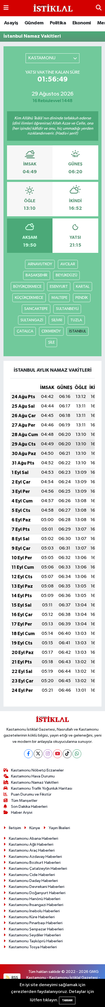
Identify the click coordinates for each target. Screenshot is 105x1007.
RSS (14, 978)
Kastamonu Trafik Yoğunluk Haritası (41, 788)
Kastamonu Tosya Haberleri (33, 947)
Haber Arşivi (21, 812)
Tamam (67, 1000)
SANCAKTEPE (36, 309)
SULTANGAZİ (31, 320)
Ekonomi (81, 23)
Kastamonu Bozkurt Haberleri (35, 863)
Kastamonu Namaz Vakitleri (34, 782)
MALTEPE (59, 298)
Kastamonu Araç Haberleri (32, 850)
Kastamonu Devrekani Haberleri (36, 887)
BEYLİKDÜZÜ (66, 275)
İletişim (15, 828)
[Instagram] (47, 753)
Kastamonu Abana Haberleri (33, 838)
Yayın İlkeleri (59, 828)
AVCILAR (67, 264)
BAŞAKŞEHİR (36, 275)
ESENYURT (59, 287)
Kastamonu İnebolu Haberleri (34, 911)
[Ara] (99, 8)
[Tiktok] (67, 753)
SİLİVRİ (56, 320)
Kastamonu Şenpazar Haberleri (36, 929)
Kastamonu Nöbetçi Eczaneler (37, 770)
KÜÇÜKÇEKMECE (29, 298)
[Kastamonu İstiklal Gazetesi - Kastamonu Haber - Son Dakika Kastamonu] (52, 8)
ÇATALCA (25, 331)
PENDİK (81, 298)
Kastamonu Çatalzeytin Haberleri (38, 869)
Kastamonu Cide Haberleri (32, 875)
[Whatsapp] (76, 753)
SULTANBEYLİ (67, 309)
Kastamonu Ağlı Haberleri (31, 844)
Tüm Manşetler (24, 801)
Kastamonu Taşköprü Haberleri (36, 941)
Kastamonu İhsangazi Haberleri (36, 905)
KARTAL (82, 287)
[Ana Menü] (6, 8)
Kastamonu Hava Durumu (33, 776)
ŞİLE (51, 342)
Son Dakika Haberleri (29, 807)
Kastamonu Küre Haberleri (32, 917)
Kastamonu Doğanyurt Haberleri (37, 893)
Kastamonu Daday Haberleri (33, 881)
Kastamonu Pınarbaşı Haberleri (35, 923)
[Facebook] (28, 753)
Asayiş (11, 23)
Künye (34, 828)
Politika (58, 23)
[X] (38, 753)
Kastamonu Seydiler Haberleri (35, 935)
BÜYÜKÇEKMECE (27, 287)
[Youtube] (57, 753)
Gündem (33, 23)
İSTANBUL (77, 331)
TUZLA (76, 320)
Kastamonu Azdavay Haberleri (35, 857)
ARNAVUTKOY (40, 264)
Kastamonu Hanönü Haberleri (34, 899)
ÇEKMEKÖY (51, 331)
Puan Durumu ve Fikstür (31, 794)
